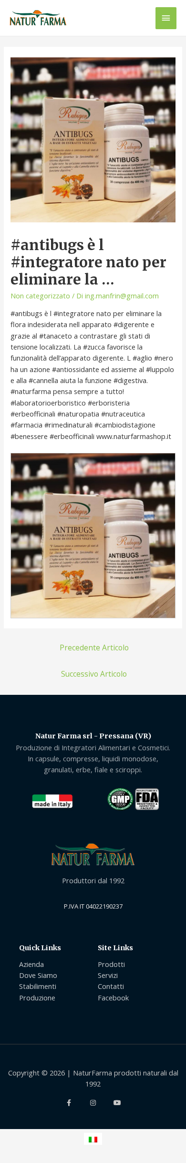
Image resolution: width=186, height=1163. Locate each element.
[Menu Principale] (165, 18)
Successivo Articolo (94, 674)
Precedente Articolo (94, 647)
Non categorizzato (40, 295)
